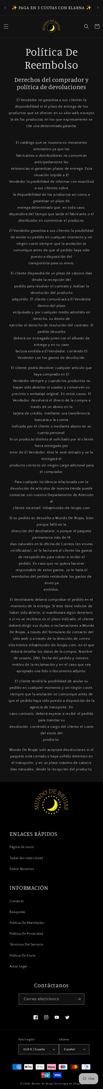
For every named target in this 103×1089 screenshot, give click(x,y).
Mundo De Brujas (43, 1083)
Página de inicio (22, 847)
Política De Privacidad (26, 934)
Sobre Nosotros (22, 869)
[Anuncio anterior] (5, 7)
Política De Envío (22, 956)
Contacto (17, 901)
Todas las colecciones (26, 858)
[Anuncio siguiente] (97, 7)
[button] (6, 26)
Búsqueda (17, 912)
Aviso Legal (18, 966)
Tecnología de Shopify (68, 1083)
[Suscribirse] (79, 999)
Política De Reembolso (27, 923)
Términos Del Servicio (27, 945)
